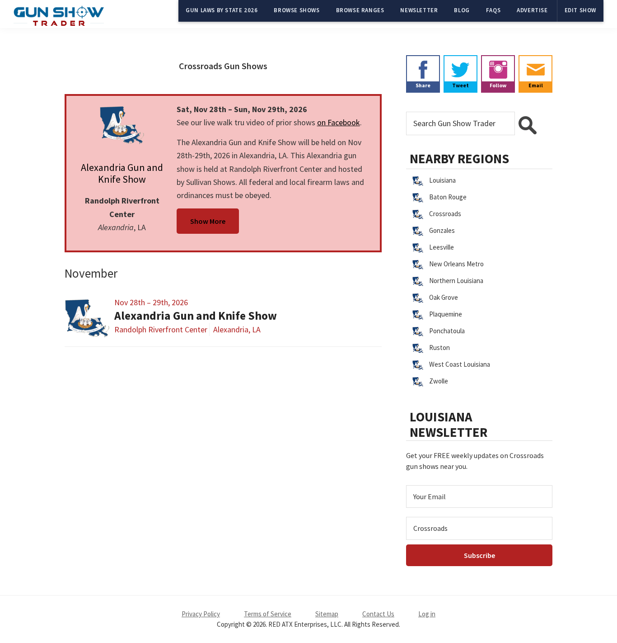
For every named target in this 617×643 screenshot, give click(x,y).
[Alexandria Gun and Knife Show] (122, 125)
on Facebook (338, 122)
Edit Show (580, 10)
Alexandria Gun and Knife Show (122, 173)
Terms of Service (267, 614)
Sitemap (326, 614)
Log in (426, 614)
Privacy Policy (201, 614)
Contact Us (378, 614)
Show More (207, 221)
